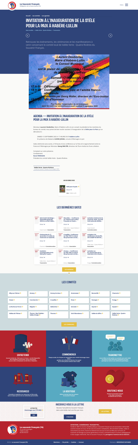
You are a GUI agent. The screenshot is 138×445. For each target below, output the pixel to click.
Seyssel (114, 307)
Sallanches (53, 307)
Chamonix (115, 293)
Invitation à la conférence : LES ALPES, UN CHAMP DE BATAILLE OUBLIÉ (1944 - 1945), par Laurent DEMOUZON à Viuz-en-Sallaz (95, 238)
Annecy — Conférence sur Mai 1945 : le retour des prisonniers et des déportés (71, 253)
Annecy (32, 293)
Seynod (94, 307)
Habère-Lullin (74, 137)
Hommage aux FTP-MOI (33, 410)
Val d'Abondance (76, 313)
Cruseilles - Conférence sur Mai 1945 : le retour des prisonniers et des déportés (71, 237)
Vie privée (65, 442)
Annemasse (74, 293)
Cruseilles (53, 300)
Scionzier (74, 307)
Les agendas (69, 269)
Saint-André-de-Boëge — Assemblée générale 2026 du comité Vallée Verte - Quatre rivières (47, 220)
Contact (81, 442)
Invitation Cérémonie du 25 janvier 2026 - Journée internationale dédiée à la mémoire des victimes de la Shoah (95, 221)
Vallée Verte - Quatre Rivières (118, 314)
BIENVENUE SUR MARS (124, 442)
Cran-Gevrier (34, 300)
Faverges (94, 300)
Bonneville (95, 293)
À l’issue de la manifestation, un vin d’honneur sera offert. (95, 258)
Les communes (69, 324)
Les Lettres (105, 411)
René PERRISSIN (39, 156)
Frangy (114, 300)
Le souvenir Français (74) (20, 442)
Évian (73, 300)
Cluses (11, 300)
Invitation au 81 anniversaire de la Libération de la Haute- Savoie (94, 253)
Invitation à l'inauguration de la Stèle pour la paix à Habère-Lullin (46, 253)
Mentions (57, 442)
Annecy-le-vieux (55, 293)
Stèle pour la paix (72, 187)
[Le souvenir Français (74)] (12, 9)
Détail (68, 190)
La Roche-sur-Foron (15, 307)
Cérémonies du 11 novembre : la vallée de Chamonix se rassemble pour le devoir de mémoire (47, 238)
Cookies (73, 442)
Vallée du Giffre (96, 313)
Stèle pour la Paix (91, 129)
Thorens (53, 313)
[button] (126, 5)
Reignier (32, 307)
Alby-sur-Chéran (14, 293)
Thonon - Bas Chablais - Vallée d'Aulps (37, 314)
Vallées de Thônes (14, 313)
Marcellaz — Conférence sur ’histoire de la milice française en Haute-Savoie (71, 220)
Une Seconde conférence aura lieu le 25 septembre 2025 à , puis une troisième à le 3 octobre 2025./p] (72, 258)
